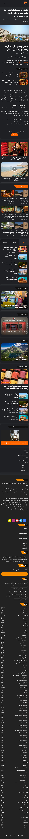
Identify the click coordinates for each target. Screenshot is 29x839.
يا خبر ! (25, 825)
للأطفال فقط (23, 775)
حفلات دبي (15, 591)
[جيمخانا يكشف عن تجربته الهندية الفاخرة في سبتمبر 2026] (22, 265)
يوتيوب (24, 620)
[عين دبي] (26, 3)
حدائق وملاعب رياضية (20, 767)
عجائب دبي (24, 812)
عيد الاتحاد (23, 645)
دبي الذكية (24, 797)
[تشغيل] (25, 443)
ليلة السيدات (23, 702)
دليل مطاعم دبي (15, 594)
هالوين (24, 668)
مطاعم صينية (22, 725)
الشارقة (25, 625)
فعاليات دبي (24, 596)
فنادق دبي (9, 596)
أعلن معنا (23, 470)
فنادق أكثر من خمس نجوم (19, 675)
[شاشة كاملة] (3, 443)
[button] (14, 437)
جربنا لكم (24, 787)
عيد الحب (23, 650)
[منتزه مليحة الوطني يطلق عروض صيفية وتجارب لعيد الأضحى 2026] (21, 225)
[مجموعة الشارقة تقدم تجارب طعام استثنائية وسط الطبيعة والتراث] (23, 75)
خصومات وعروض (22, 792)
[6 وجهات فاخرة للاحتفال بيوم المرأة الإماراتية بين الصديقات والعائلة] (22, 272)
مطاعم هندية (23, 735)
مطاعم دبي (24, 599)
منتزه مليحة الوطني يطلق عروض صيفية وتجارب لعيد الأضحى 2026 (22, 232)
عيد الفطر (23, 653)
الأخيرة (24, 242)
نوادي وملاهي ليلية (21, 747)
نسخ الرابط (14, 134)
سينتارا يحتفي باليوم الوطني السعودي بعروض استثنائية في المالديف (10, 256)
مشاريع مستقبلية (23, 462)
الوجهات (25, 457)
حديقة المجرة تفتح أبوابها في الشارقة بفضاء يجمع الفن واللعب (8, 232)
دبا (25, 630)
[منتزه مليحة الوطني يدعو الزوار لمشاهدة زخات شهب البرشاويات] (21, 193)
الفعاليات (25, 450)
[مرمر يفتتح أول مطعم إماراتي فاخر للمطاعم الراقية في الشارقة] (23, 82)
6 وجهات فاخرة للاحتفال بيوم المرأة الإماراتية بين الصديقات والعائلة (10, 271)
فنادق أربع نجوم (22, 673)
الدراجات (23, 755)
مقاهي (24, 742)
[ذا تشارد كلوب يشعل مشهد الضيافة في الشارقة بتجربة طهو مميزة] (21, 209)
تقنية (26, 785)
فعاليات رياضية (22, 655)
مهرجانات (23, 665)
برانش (24, 692)
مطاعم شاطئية (22, 720)
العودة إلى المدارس (21, 638)
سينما (24, 772)
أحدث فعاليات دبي (9, 583)
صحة (24, 827)
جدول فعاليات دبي (23, 591)
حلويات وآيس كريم (21, 695)
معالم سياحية (22, 780)
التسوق (24, 765)
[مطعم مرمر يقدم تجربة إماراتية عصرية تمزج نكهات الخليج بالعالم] (7, 193)
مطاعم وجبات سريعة (21, 737)
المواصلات (24, 750)
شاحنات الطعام (22, 700)
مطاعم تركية (23, 717)
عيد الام (24, 648)
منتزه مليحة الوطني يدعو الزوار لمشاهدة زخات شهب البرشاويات (22, 200)
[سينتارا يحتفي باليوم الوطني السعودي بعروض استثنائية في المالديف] (22, 257)
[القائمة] (2, 4)
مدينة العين (23, 610)
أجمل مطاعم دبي (18, 583)
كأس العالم (23, 658)
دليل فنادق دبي (24, 594)
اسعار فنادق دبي (23, 588)
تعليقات (5, 242)
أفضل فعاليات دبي (23, 585)
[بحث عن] (5, 4)
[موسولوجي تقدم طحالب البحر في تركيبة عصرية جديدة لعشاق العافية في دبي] (22, 249)
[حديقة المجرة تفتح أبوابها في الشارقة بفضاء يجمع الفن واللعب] (7, 225)
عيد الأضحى (23, 643)
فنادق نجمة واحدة (21, 682)
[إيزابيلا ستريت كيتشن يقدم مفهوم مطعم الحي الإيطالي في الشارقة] (7, 209)
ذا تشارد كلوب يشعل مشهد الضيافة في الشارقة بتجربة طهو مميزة (21, 216)
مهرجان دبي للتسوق (21, 663)
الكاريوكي (23, 690)
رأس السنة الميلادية (21, 640)
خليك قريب (21, 467)
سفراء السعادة (23, 805)
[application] (14, 437)
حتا (26, 790)
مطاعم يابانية (22, 740)
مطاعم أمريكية (22, 707)
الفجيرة (25, 628)
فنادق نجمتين (22, 685)
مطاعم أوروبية (22, 710)
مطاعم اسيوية (22, 712)
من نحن (24, 465)
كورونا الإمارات (23, 817)
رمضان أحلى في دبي (22, 802)
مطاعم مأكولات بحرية (20, 730)
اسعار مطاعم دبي (14, 588)
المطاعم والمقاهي (22, 455)
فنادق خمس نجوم (21, 680)
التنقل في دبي (22, 752)
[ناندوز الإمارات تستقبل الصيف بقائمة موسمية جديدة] (22, 280)
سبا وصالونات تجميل (21, 770)
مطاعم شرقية (22, 722)
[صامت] (6, 443)
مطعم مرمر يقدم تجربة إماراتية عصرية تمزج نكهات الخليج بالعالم (7, 200)
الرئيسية (25, 623)
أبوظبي (25, 583)
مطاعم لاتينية (22, 727)
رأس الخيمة (24, 800)
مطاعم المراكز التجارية (20, 715)
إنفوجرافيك (24, 613)
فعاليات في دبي (16, 596)
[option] (14, 300)
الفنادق (25, 452)
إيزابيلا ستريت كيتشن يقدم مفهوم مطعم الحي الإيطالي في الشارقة (8, 216)
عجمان (25, 815)
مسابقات (23, 618)
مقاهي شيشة (22, 745)
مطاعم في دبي (17, 599)
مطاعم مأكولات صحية (20, 732)
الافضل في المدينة (22, 460)
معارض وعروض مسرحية (20, 660)
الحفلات (24, 635)
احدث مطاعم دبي (13, 585)
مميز (26, 820)
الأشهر (14, 242)
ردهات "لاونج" (22, 697)
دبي (10, 591)
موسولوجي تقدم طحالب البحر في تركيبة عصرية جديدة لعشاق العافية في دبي (10, 249)
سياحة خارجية (23, 807)
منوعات (25, 822)
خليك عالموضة (23, 795)
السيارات (23, 757)
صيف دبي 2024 (23, 810)
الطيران (24, 760)
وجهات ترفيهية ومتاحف (20, 782)
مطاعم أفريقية (22, 705)
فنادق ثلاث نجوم (22, 677)
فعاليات (8, 594)
